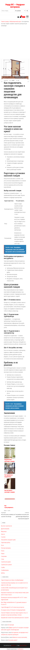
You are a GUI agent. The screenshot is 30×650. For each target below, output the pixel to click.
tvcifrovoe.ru (20, 649)
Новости (3, 534)
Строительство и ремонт (6, 564)
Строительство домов (6, 562)
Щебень (3, 573)
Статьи (2, 559)
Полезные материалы (6, 548)
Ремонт (2, 553)
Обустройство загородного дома (8, 540)
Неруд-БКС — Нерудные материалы (15, 5)
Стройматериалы (5, 570)
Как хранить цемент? (13, 640)
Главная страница (5, 21)
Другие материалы (5, 529)
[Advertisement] (15, 42)
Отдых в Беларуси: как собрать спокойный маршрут (12, 580)
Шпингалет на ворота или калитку (20, 637)
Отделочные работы (5, 542)
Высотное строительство (6, 526)
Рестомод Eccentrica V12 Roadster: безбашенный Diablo (13, 610)
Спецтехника (4, 556)
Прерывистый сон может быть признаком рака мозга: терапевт (15, 617)
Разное (2, 551)
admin (13, 80)
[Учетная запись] (18, 17)
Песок (2, 545)
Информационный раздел (15, 21)
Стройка (8, 510)
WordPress (13, 645)
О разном (3, 537)
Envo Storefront (23, 645)
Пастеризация (11, 625)
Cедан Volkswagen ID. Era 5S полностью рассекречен (12, 607)
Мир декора (3, 531)
